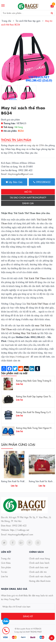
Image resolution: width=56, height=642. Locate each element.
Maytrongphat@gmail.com (20, 173)
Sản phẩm (6, 567)
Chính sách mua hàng (39, 558)
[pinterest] (38, 543)
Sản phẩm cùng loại (18, 444)
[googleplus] (21, 543)
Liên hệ (4, 576)
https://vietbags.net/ (19, 356)
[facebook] (12, 543)
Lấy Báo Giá (15, 182)
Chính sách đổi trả (38, 571)
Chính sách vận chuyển (40, 576)
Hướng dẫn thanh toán (39, 580)
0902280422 (42, 182)
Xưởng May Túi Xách (24, 333)
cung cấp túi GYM (35, 145)
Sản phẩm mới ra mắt (14, 373)
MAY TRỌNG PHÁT (34, 631)
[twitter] (4, 543)
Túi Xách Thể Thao (37, 303)
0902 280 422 (19, 525)
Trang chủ (5, 558)
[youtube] (29, 543)
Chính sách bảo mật (38, 567)
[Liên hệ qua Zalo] (5, 621)
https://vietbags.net (19, 529)
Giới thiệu (6, 562)
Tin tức (4, 571)
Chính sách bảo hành (39, 562)
